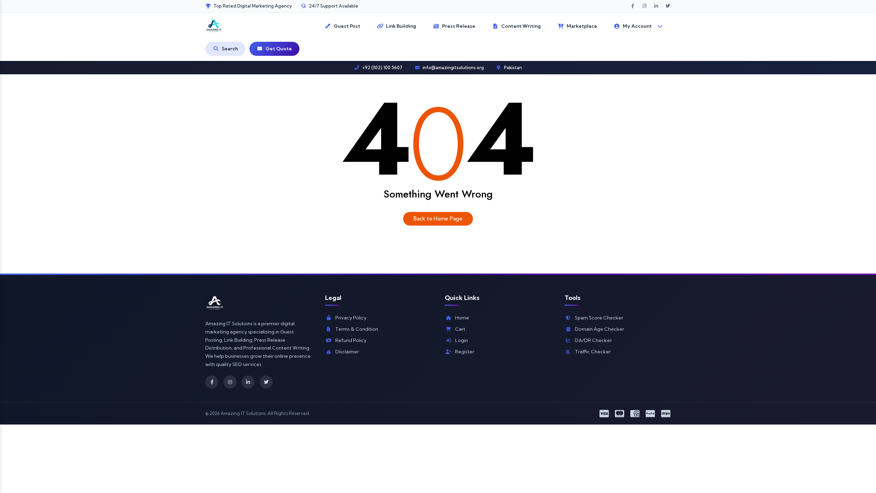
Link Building (401, 26)
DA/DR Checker (593, 340)
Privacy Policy (350, 318)
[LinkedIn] (248, 382)
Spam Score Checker (599, 318)
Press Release (458, 26)
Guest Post (347, 26)
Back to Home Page (438, 218)
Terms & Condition (356, 329)
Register (464, 352)
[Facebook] (211, 382)
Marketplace (582, 26)
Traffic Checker (593, 352)
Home (462, 318)
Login (461, 340)
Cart (460, 329)
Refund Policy (350, 340)
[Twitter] (266, 382)
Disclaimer (347, 352)
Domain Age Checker (599, 329)
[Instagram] (229, 382)
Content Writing (521, 26)
